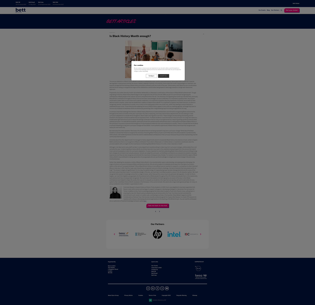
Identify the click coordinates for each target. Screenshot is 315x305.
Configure (151, 75)
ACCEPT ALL (163, 75)
